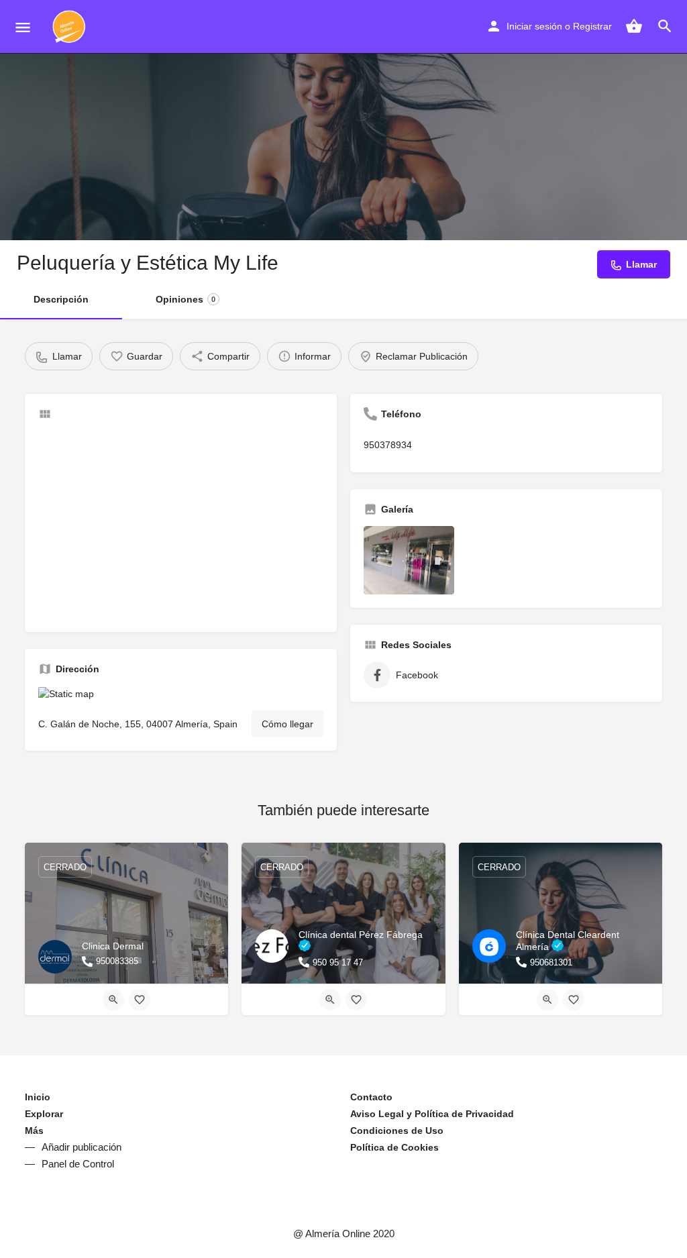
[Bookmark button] (139, 999)
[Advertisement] (180, 525)
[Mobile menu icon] (22, 27)
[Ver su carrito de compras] (634, 26)
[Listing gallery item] (409, 560)
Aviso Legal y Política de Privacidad (432, 1113)
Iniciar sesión (534, 26)
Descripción (61, 299)
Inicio (37, 1097)
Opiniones (185, 299)
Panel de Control (78, 1163)
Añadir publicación (81, 1147)
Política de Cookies (394, 1147)
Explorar (44, 1113)
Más (34, 1130)
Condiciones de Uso (396, 1130)
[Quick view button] (113, 999)
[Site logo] (70, 27)
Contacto (371, 1097)
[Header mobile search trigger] (665, 26)
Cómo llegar (287, 724)
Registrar (592, 26)
